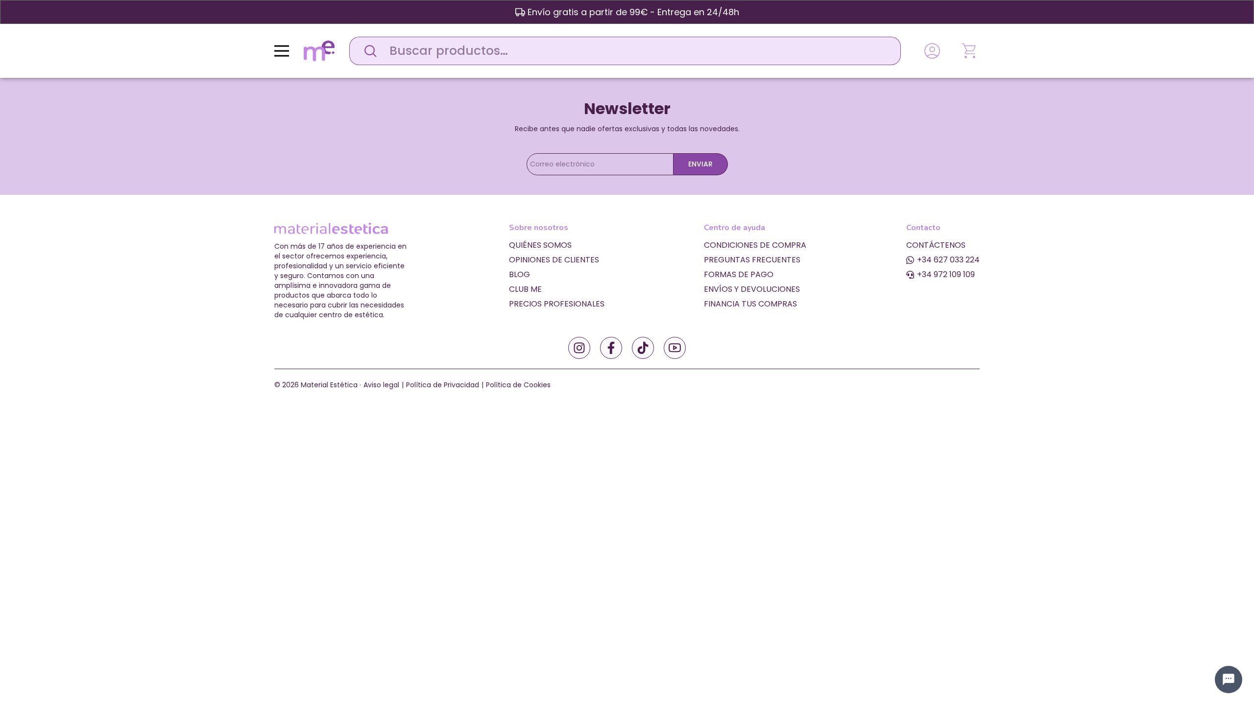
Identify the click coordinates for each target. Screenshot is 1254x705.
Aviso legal (381, 385)
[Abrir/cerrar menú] (281, 51)
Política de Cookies (518, 385)
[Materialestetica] (319, 50)
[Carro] (970, 51)
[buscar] (367, 51)
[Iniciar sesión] (932, 51)
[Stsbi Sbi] (579, 348)
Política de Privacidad (442, 385)
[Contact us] (1228, 679)
